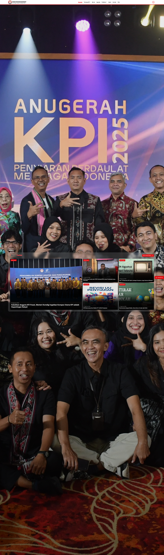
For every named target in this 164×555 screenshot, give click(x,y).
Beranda (80, 2)
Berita (93, 2)
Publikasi (104, 2)
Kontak (114, 2)
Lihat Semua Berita (147, 255)
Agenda (98, 2)
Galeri (109, 2)
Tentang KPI (87, 2)
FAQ (119, 2)
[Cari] (153, 2)
